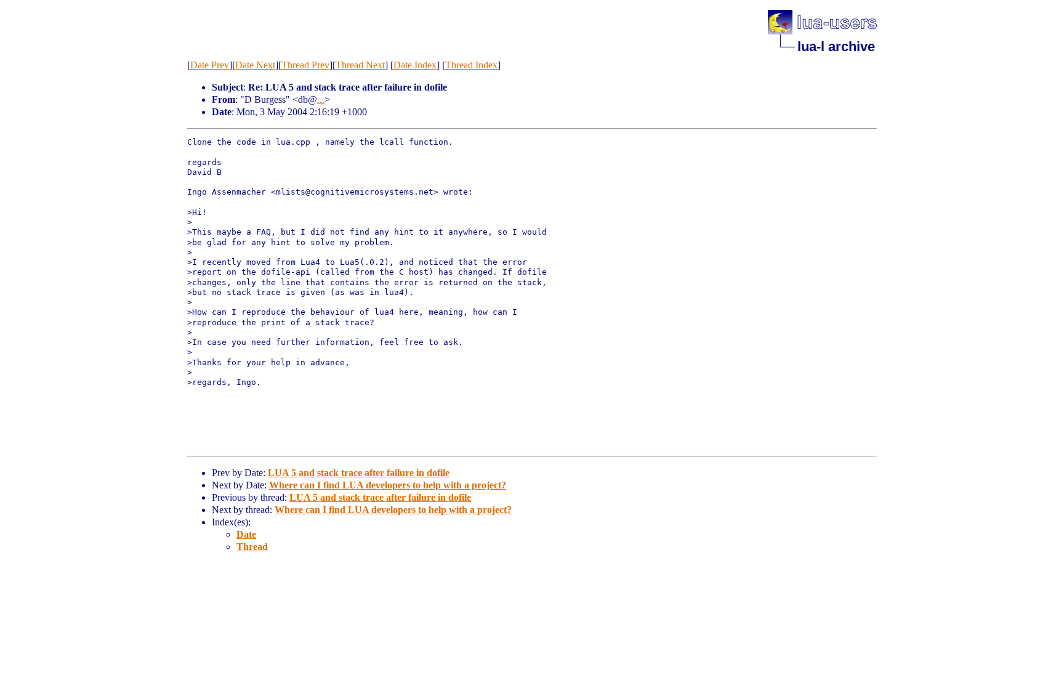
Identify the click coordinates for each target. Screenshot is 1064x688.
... (320, 99)
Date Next (255, 65)
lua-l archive (836, 46)
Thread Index (471, 65)
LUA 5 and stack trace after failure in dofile (358, 472)
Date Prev (209, 65)
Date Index (415, 65)
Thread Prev (305, 65)
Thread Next (360, 65)
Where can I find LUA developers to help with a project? (387, 485)
